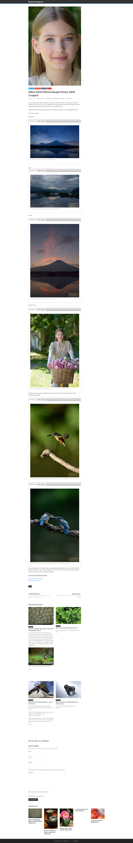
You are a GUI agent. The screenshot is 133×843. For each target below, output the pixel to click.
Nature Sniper (41, 98)
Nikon (52, 98)
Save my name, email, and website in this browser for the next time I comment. (46, 769)
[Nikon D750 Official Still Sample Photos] (68, 615)
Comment (31, 772)
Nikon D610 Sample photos (35, 579)
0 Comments (69, 98)
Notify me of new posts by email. (36, 796)
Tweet (31, 88)
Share (44, 88)
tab (30, 586)
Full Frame (48, 98)
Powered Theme (58, 841)
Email (30, 757)
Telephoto (62, 98)
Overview (32, 121)
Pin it (50, 88)
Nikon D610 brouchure (34, 580)
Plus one (38, 88)
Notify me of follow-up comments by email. (38, 791)
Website (30, 762)
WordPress (76, 841)
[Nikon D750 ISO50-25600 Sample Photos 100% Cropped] (68, 689)
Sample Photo (57, 98)
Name (30, 751)
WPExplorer (65, 841)
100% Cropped (41, 121)
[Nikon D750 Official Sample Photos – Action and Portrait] (41, 689)
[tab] (32, 121)
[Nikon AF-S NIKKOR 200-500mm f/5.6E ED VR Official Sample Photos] (41, 616)
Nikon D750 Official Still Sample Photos (67, 628)
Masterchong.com (35, 2)
